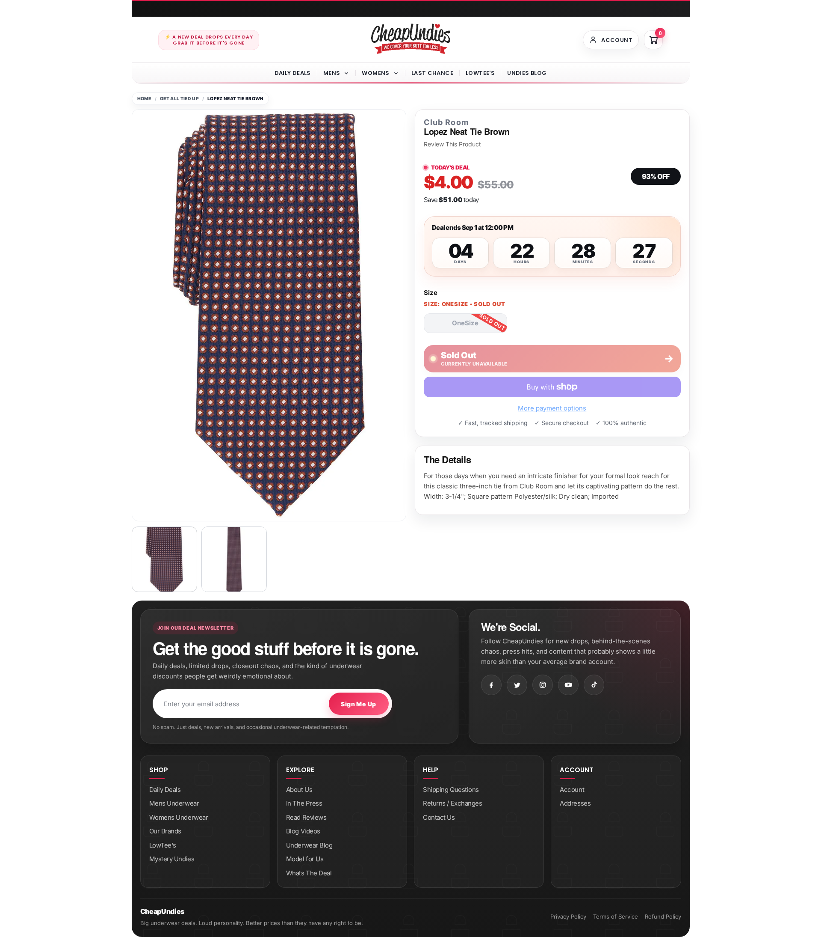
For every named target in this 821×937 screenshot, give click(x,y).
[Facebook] (491, 685)
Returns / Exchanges (452, 803)
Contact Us (439, 817)
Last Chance (432, 73)
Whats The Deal (309, 873)
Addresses (575, 803)
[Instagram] (542, 685)
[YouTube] (568, 685)
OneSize (465, 323)
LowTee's (480, 73)
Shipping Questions (451, 789)
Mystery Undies (172, 859)
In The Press (304, 803)
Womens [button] (375, 73)
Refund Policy (663, 916)
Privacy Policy (568, 916)
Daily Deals (293, 73)
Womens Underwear (178, 817)
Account (572, 789)
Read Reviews (306, 817)
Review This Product (452, 144)
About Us (299, 789)
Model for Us (305, 859)
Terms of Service (615, 916)
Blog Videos (303, 831)
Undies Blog (526, 73)
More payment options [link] (552, 408)
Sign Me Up (358, 704)
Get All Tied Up (179, 98)
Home (144, 98)
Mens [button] (331, 73)
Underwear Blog (309, 845)
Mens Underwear (174, 803)
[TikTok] (594, 685)
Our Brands (165, 831)
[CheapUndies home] (410, 39)
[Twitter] (517, 685)
